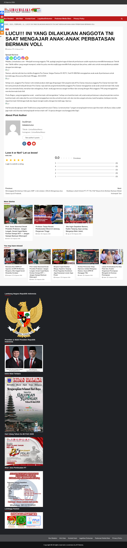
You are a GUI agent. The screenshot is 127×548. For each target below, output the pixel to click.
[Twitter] (19, 58)
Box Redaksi (9, 18)
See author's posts (32, 137)
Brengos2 (9, 275)
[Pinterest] (2, 17)
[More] (26, 58)
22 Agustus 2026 (46, 233)
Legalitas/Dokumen (45, 18)
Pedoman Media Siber (63, 18)
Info (7, 29)
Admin (8, 238)
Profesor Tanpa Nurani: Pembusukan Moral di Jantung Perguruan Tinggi (48, 229)
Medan (80, 261)
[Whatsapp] (11, 58)
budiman (9, 49)
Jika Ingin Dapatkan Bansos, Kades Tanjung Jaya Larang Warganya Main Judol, (77, 229)
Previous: (34, 191)
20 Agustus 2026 (77, 233)
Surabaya (8, 261)
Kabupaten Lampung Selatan (77, 221)
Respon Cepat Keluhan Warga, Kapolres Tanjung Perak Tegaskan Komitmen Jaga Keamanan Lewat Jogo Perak (63, 271)
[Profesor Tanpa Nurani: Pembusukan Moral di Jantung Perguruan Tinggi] (48, 214)
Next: (94, 191)
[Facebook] (7, 58)
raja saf (69, 233)
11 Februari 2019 (18, 49)
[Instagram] (23, 58)
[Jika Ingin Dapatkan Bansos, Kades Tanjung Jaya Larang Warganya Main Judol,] (78, 214)
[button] (122, 19)
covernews (70, 545)
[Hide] (1, 36)
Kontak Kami (30, 18)
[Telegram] (15, 58)
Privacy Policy (79, 18)
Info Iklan (19, 18)
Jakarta (104, 261)
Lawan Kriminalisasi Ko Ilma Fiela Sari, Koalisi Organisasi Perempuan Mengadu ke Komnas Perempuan (112, 271)
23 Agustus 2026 (16, 238)
